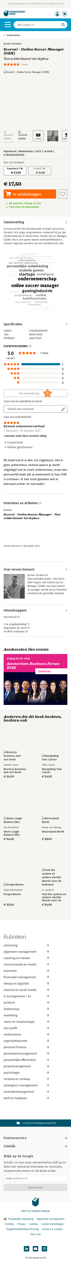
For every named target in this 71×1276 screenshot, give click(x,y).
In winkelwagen (27, 194)
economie (10, 971)
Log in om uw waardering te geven (23, 401)
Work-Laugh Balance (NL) (11, 833)
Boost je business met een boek (15, 771)
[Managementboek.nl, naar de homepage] (14, 15)
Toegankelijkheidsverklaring (22, 1229)
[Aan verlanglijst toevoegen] (62, 194)
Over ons (35, 1234)
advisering (11, 945)
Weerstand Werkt (53, 831)
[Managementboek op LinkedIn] (26, 1248)
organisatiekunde (15, 1041)
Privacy (21, 1224)
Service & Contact (52, 1229)
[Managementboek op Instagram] (44, 1248)
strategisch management (21, 1085)
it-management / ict (17, 996)
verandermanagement (19, 1091)
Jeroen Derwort (12, 43)
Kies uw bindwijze (14, 162)
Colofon (9, 1224)
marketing (10, 1015)
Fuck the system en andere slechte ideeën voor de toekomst (54, 897)
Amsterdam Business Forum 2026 (33, 665)
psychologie (11, 1072)
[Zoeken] (63, 24)
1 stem (24, 64)
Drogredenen (12, 894)
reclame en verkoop (17, 1079)
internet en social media (20, 990)
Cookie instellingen (52, 1224)
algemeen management (20, 951)
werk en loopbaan (15, 1098)
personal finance (15, 1047)
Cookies (33, 1224)
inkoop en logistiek (16, 983)
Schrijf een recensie (20, 409)
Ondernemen (13, 35)
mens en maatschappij (19, 1021)
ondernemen (12, 1034)
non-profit (10, 1028)
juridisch (9, 1002)
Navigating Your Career (52, 771)
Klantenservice (15, 1138)
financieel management (20, 977)
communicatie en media (20, 964)
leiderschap (11, 1009)
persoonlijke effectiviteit (20, 1060)
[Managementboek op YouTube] (35, 1248)
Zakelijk (9, 1146)
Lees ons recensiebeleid (17, 416)
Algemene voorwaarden (50, 1219)
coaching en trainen (17, 958)
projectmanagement (17, 1066)
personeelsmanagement (20, 1053)
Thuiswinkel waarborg (20, 1219)
